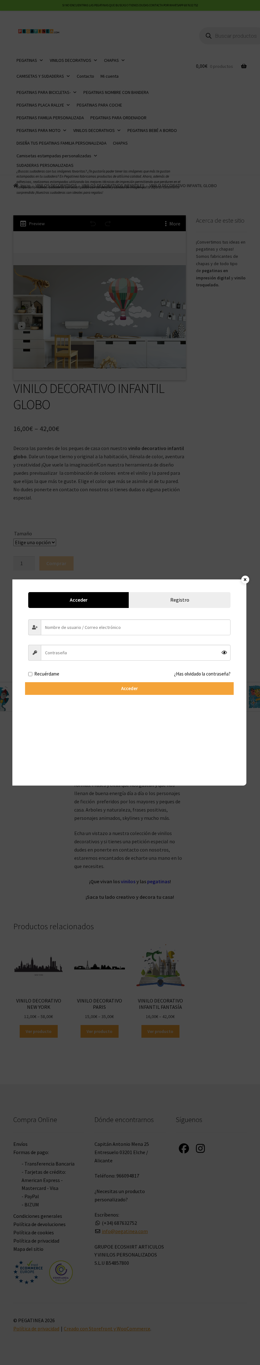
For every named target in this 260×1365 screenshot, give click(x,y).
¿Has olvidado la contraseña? (202, 674)
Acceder (129, 688)
